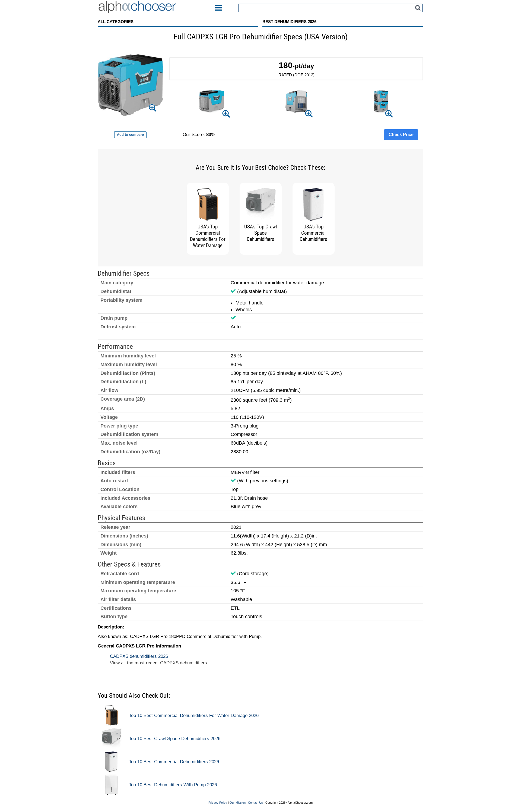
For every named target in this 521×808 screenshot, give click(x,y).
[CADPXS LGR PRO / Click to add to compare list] (130, 134)
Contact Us (255, 802)
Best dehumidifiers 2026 (289, 21)
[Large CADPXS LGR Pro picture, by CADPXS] (130, 86)
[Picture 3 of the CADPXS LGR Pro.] (381, 102)
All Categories (116, 21)
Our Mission (238, 802)
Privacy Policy (217, 802)
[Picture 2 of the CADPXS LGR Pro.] (296, 102)
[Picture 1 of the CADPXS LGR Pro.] (211, 102)
